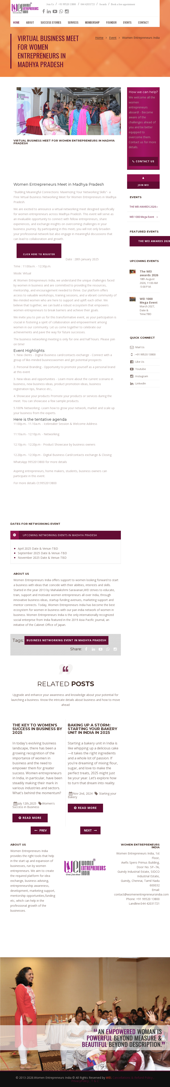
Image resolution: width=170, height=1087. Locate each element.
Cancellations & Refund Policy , (133, 1078)
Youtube (140, 369)
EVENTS (127, 22)
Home (99, 37)
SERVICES (73, 22)
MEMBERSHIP (92, 22)
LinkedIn (140, 383)
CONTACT (143, 22)
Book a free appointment (123, 4)
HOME (16, 22)
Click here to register (39, 254)
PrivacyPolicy (80, 1081)
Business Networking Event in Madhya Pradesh (66, 640)
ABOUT (30, 22)
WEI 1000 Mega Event (142, 217)
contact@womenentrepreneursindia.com (141, 894)
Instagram (141, 376)
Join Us (50, 4)
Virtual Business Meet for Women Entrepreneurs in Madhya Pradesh (64, 142)
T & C (95, 1081)
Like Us (139, 362)
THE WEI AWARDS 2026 (143, 206)
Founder (111, 22)
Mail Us (139, 347)
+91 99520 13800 (67, 4)
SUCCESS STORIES (51, 22)
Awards (103, 4)
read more (32, 818)
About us (21, 573)
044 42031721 (88, 4)
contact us (145, 161)
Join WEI (143, 185)
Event (113, 37)
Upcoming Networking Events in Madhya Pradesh (59, 535)
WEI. (109, 1078)
